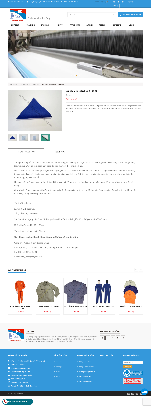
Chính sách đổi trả (84, 377)
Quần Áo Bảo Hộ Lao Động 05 (103, 306)
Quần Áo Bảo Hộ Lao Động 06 (131, 306)
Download (117, 25)
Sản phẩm (45, 25)
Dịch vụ (60, 25)
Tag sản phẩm (59, 152)
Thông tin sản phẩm (26, 152)
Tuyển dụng (75, 25)
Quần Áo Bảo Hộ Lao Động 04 (75, 306)
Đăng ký (115, 5)
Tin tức (102, 25)
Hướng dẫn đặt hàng (85, 362)
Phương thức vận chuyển (86, 372)
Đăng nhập (130, 2)
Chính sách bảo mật (85, 382)
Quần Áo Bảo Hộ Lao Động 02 (48, 306)
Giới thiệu (15, 25)
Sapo (21, 394)
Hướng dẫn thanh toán (86, 367)
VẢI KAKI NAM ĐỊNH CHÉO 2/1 (29, 84)
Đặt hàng (89, 25)
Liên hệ (131, 25)
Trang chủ (31, 25)
